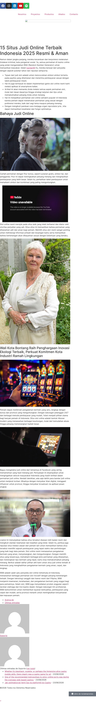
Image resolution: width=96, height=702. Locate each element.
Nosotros (22, 14)
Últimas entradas (12, 602)
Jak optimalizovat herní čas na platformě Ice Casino (28, 682)
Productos (49, 14)
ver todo (31, 668)
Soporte (3, 635)
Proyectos (35, 14)
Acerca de (9, 600)
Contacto (74, 14)
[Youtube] (20, 6)
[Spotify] (26, 6)
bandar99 (31, 68)
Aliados (61, 14)
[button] (0, 700)
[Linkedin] (15, 6)
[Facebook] (3, 6)
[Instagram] (9, 6)
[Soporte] (14, 633)
